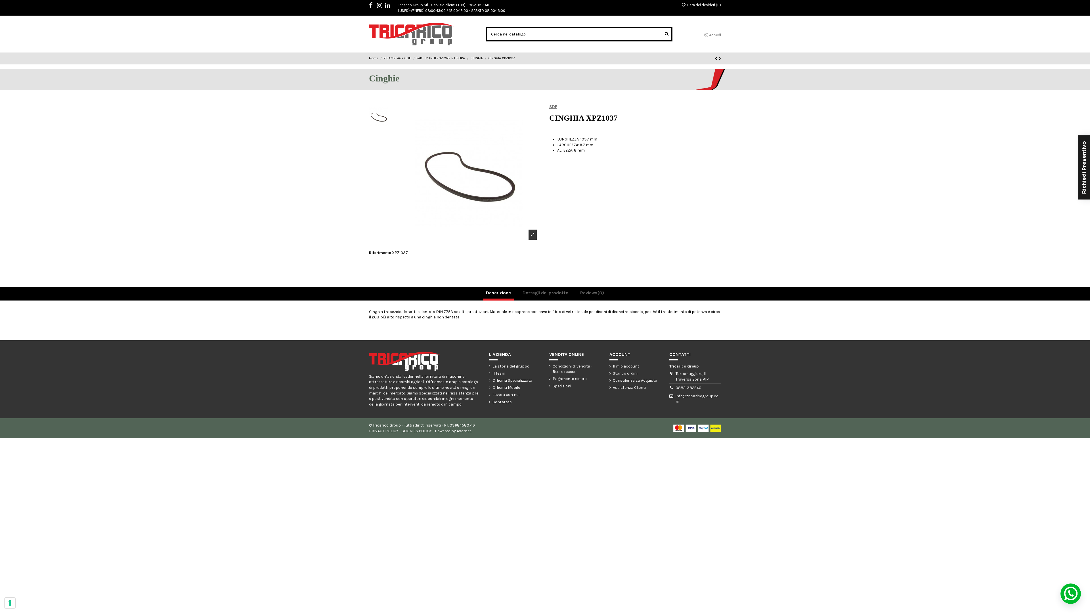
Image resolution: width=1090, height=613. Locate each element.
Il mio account (626, 366)
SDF (553, 106)
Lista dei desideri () (703, 5)
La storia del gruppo (510, 366)
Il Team (498, 373)
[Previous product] (717, 58)
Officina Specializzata (512, 380)
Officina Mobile (506, 387)
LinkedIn (390, 6)
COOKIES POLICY (416, 431)
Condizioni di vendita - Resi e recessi (572, 369)
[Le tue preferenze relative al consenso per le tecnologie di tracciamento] (10, 603)
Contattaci (502, 402)
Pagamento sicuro (570, 378)
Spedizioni (562, 386)
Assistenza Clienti (629, 387)
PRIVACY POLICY (383, 431)
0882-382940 (688, 387)
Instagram (382, 6)
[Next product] (720, 58)
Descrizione (498, 292)
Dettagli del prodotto (546, 292)
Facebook (374, 6)
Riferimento (380, 252)
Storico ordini (625, 373)
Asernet (464, 431)
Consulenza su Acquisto (635, 380)
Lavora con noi (505, 394)
